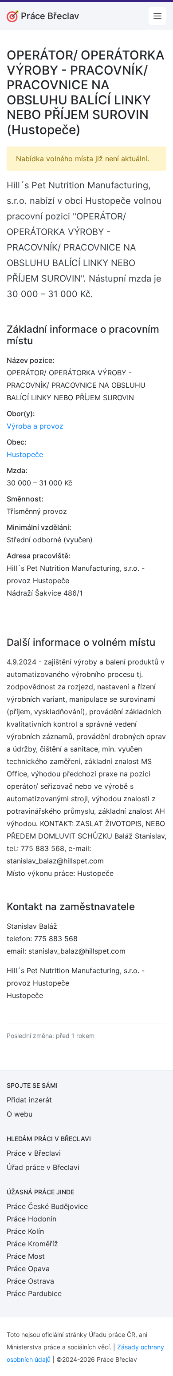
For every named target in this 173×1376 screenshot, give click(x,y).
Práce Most (26, 1256)
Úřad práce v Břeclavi (43, 1167)
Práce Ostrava (30, 1281)
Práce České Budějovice (47, 1206)
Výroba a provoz (35, 426)
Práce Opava (28, 1268)
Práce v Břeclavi (34, 1153)
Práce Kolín (25, 1231)
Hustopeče (25, 454)
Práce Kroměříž (32, 1243)
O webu (19, 1114)
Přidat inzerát (29, 1099)
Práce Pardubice (34, 1293)
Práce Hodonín (31, 1218)
